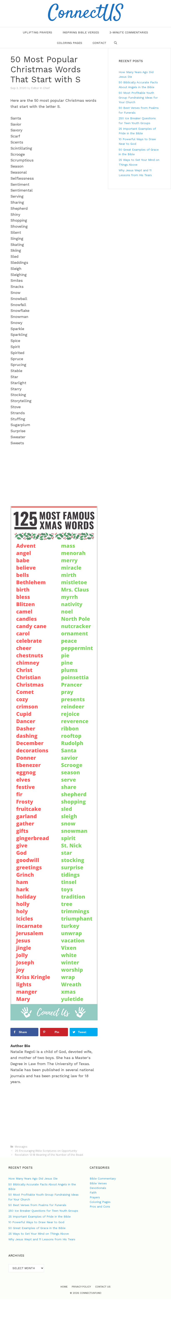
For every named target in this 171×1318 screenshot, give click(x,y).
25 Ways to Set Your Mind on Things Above (38, 1233)
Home (64, 1286)
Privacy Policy (81, 1286)
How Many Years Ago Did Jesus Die (33, 1178)
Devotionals (98, 1188)
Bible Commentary (103, 1178)
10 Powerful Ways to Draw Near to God (36, 1222)
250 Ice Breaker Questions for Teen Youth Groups (43, 1210)
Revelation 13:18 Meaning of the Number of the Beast (49, 1154)
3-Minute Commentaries (128, 32)
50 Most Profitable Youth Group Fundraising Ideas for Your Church (138, 97)
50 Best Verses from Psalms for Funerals (37, 1205)
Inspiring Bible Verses (81, 32)
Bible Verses (98, 1183)
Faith (93, 1192)
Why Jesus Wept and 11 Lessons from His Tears (41, 1239)
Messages (21, 1146)
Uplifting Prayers (37, 32)
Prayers (95, 1197)
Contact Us (103, 1286)
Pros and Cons (100, 1206)
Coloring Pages (69, 42)
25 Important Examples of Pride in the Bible (39, 1216)
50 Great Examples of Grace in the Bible (36, 1228)
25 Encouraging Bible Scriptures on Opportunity (46, 1150)
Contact (99, 42)
